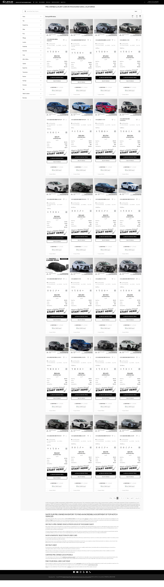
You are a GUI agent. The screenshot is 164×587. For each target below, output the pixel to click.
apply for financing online (93, 564)
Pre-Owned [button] (42, 2)
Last (132, 498)
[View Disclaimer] (59, 51)
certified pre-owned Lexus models (68, 557)
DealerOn (64, 576)
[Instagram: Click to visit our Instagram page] (80, 572)
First (111, 498)
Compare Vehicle (52, 94)
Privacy (70, 576)
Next (128, 498)
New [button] (36, 2)
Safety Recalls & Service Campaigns (77, 576)
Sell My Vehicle (57, 81)
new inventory (79, 563)
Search (136, 11)
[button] (67, 27)
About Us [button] (63, 2)
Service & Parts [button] (55, 2)
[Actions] (66, 40)
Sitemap (67, 576)
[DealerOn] (52, 576)
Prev (115, 498)
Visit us (46, 566)
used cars (86, 518)
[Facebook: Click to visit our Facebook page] (74, 572)
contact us (69, 566)
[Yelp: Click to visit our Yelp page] (84, 572)
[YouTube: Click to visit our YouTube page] (77, 572)
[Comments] (66, 52)
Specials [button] (48, 2)
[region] (57, 64)
